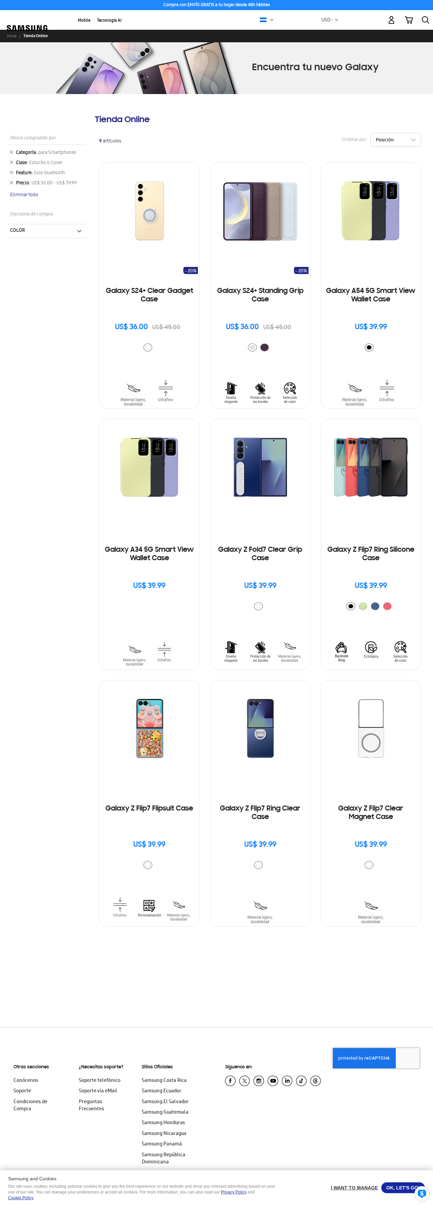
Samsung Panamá (162, 1144)
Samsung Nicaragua (164, 1134)
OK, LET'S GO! (403, 1187)
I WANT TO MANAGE (354, 1187)
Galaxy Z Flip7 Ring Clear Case (260, 813)
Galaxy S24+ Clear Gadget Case (149, 295)
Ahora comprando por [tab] (33, 138)
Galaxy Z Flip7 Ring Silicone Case (370, 554)
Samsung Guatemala (165, 1113)
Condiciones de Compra (30, 1105)
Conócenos (26, 1081)
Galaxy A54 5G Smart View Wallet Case (370, 295)
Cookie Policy (20, 1198)
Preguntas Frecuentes (91, 1105)
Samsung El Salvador (165, 1102)
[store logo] (27, 16)
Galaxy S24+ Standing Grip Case (260, 295)
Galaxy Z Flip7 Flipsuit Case (149, 809)
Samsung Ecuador (161, 1091)
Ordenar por (354, 140)
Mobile (84, 21)
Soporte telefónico (99, 1081)
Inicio (11, 36)
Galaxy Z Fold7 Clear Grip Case (260, 554)
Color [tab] (17, 230)
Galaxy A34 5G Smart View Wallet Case (149, 554)
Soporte (22, 1091)
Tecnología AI (109, 21)
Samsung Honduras (163, 1123)
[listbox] (149, 348)
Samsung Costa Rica (164, 1081)
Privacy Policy (234, 1192)
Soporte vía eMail (98, 1091)
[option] (147, 347)
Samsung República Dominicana (163, 1158)
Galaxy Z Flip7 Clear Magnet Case (370, 813)
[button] (271, 20)
